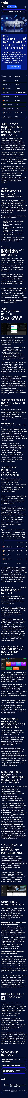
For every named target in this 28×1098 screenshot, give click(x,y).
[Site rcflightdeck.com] (14, 3)
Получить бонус (14, 67)
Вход (3, 7)
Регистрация (11, 6)
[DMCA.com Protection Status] (6, 1085)
